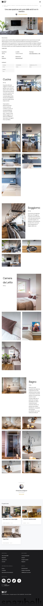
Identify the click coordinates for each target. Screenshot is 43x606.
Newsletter (4, 557)
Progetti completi (25, 559)
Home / (5, 5)
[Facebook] (19, 581)
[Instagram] (4, 581)
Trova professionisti (25, 555)
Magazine (23, 561)
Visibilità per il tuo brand (26, 572)
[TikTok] (14, 581)
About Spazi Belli (5, 555)
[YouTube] (9, 581)
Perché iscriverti (25, 568)
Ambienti (23, 557)
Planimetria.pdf (19, 58)
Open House (4, 559)
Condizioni (4, 570)
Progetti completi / (11, 5)
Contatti (3, 561)
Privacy (3, 568)
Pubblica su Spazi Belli (26, 570)
